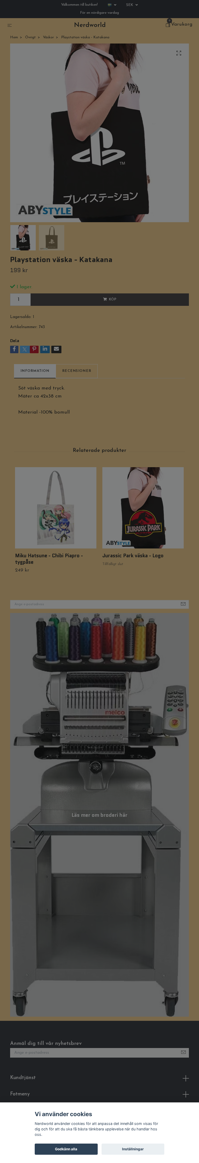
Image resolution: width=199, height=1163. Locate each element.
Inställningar (133, 1149)
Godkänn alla (66, 1149)
